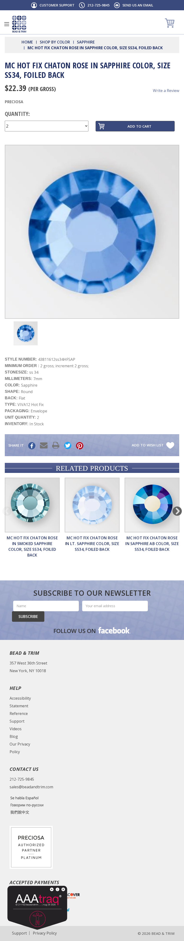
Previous (7, 511)
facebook (114, 630)
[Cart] (170, 22)
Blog (14, 736)
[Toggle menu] (6, 24)
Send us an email (137, 5)
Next (177, 511)
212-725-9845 (98, 5)
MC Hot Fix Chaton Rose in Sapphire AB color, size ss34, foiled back (152, 543)
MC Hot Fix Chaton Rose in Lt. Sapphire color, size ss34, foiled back (92, 543)
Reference (19, 713)
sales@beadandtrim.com (31, 787)
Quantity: (17, 114)
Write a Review (166, 90)
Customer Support (57, 5)
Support (17, 721)
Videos (16, 728)
